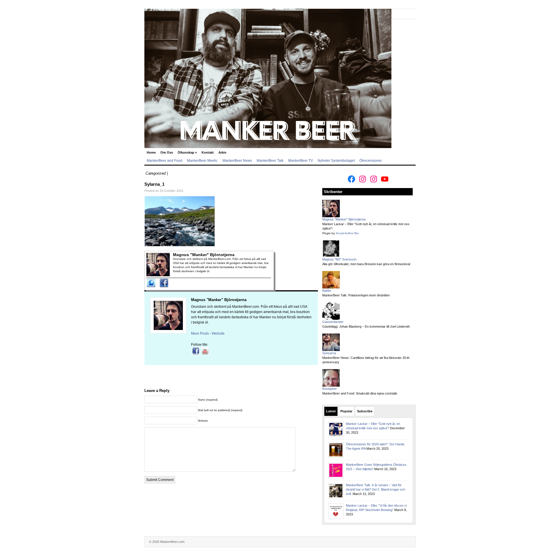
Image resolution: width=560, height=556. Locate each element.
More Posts (200, 333)
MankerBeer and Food (164, 161)
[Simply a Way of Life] (267, 147)
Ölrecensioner (370, 161)
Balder (326, 290)
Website (218, 333)
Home (151, 152)
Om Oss (166, 152)
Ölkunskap (187, 152)
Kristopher (329, 388)
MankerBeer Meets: (202, 161)
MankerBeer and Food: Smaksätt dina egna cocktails (359, 393)
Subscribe (364, 411)
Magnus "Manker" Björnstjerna (218, 300)
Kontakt (208, 152)
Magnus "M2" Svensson (339, 259)
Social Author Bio (347, 233)
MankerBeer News (237, 161)
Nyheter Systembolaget (336, 161)
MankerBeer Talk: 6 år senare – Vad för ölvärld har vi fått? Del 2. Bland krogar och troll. (375, 489)
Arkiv (222, 152)
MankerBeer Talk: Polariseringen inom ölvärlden (356, 295)
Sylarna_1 (154, 184)
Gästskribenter (333, 322)
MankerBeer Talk (270, 161)
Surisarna (329, 353)
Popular (346, 411)
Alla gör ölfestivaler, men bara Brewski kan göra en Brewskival (366, 264)
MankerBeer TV (300, 161)
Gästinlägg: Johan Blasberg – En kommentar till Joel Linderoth (366, 326)
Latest (331, 411)
